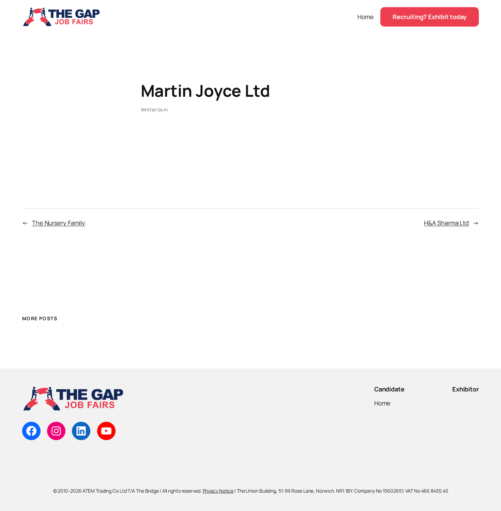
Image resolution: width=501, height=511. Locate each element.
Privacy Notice (218, 490)
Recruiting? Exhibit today (430, 17)
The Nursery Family (58, 223)
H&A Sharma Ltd (446, 223)
